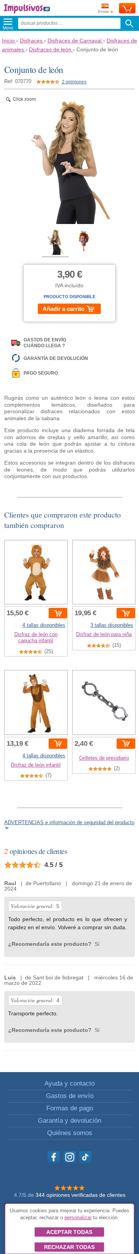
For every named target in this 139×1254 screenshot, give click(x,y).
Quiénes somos (69, 1133)
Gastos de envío (69, 1096)
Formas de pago (69, 1108)
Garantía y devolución (69, 1120)
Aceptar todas (69, 1232)
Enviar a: (106, 11)
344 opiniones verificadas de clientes (80, 1195)
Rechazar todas (69, 1247)
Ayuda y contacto (69, 1083)
